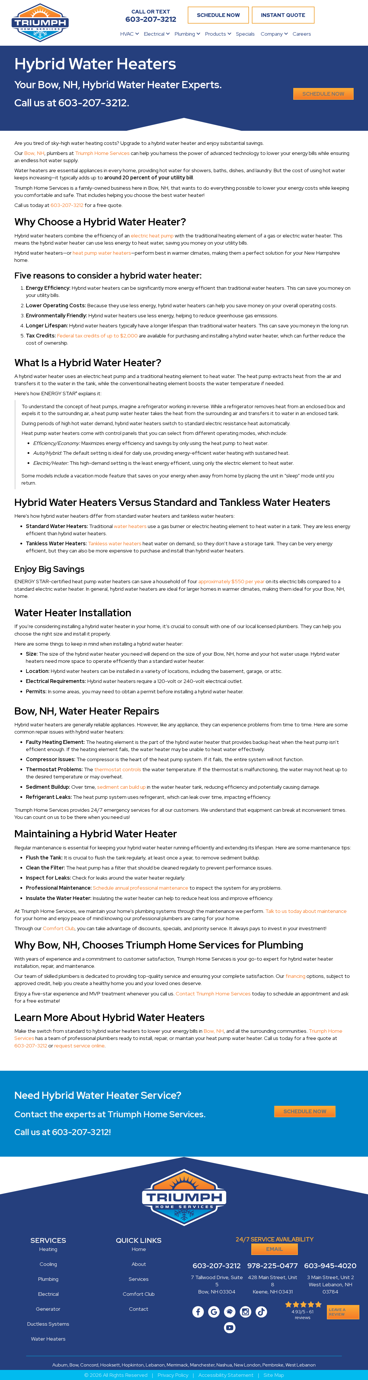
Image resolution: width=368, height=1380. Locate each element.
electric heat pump (152, 235)
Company (272, 33)
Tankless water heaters (114, 543)
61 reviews (304, 1314)
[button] (137, 33)
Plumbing (185, 33)
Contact (138, 1309)
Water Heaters (48, 1338)
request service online (79, 1045)
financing (295, 976)
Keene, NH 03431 (273, 1291)
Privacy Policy (173, 1375)
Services (139, 1279)
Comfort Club (58, 928)
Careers (302, 33)
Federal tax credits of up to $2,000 (97, 335)
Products (215, 33)
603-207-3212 (92, 103)
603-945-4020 (330, 1265)
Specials (245, 33)
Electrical (154, 33)
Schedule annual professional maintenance (140, 887)
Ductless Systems (48, 1323)
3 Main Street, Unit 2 (330, 1277)
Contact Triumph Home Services (213, 993)
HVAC (127, 33)
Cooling (48, 1264)
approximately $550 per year (231, 581)
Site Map (274, 1375)
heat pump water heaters (102, 252)
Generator (48, 1309)
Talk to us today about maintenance (306, 911)
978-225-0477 (272, 1265)
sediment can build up (121, 787)
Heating (48, 1249)
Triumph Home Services (102, 153)
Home (139, 1249)
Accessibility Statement (226, 1375)
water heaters (130, 526)
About (139, 1264)
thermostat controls (117, 769)
